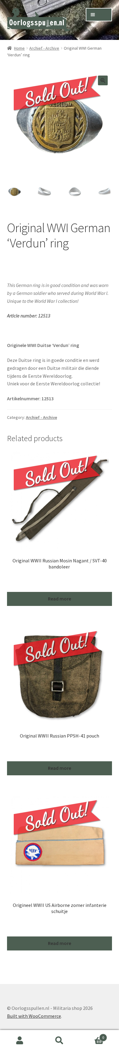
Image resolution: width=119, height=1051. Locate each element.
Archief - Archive (44, 48)
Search (59, 1040)
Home (19, 48)
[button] (103, 80)
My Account (20, 1040)
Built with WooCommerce (34, 1016)
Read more (59, 599)
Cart (91, 1035)
